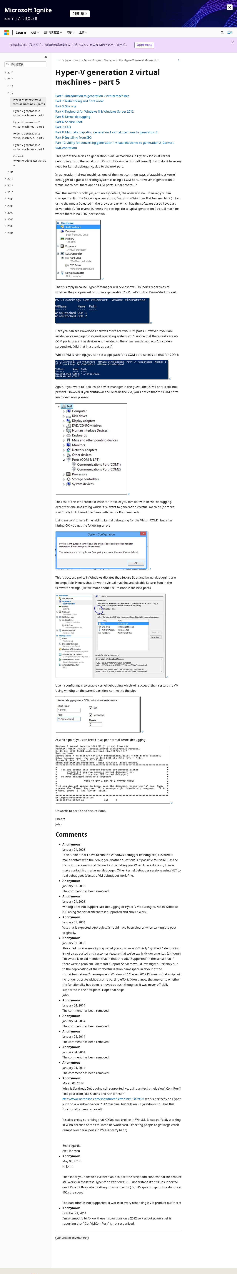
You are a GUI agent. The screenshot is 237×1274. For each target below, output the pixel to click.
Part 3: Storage (65, 106)
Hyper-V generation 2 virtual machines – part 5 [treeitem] (29, 102)
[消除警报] (230, 7)
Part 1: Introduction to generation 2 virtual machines (92, 96)
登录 (230, 32)
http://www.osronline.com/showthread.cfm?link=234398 (101, 1099)
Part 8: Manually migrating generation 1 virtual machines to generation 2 (106, 132)
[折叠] (46, 57)
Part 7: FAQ (63, 127)
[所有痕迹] (58, 60)
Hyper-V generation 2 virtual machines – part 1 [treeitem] (28, 147)
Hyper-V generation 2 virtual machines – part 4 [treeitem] (28, 113)
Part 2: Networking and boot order (79, 101)
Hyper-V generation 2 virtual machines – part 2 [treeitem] (28, 136)
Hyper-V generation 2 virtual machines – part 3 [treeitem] (28, 124)
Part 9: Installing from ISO (73, 137)
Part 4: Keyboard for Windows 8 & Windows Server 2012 (94, 111)
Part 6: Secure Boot (68, 122)
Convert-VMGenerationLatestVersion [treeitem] (29, 160)
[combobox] (25, 64)
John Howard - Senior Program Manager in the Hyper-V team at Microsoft (110, 60)
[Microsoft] (6, 32)
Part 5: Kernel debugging (72, 117)
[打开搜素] (222, 32)
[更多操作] (178, 60)
